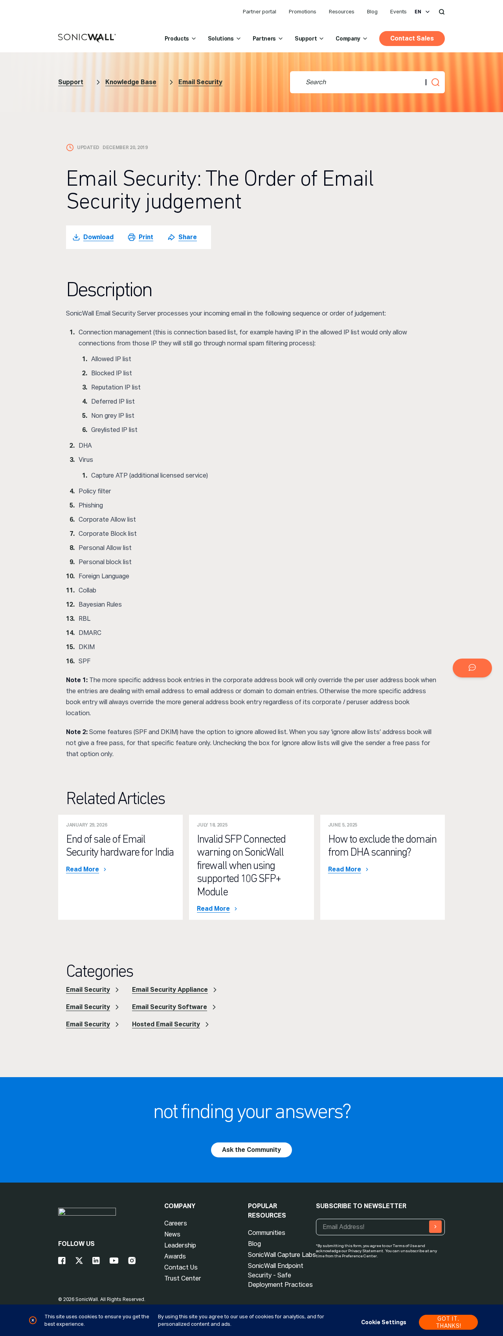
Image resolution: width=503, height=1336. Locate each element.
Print (146, 237)
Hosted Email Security (166, 1024)
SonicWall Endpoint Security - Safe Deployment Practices (280, 1275)
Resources (341, 12)
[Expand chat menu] (472, 668)
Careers (175, 1223)
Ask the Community (251, 1149)
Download (98, 237)
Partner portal (259, 12)
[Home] (87, 38)
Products (177, 38)
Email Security (200, 82)
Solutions (221, 38)
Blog (372, 12)
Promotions (302, 12)
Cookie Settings (383, 1322)
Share (187, 237)
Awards (175, 1256)
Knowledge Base (130, 82)
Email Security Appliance (170, 989)
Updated (88, 147)
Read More (82, 869)
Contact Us (181, 1267)
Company (348, 38)
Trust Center (182, 1278)
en (418, 12)
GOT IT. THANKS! (448, 1322)
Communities (266, 1232)
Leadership (180, 1245)
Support (306, 38)
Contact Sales (412, 38)
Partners (264, 38)
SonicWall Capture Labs (282, 1254)
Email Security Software (169, 1007)
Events (398, 12)
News (172, 1234)
